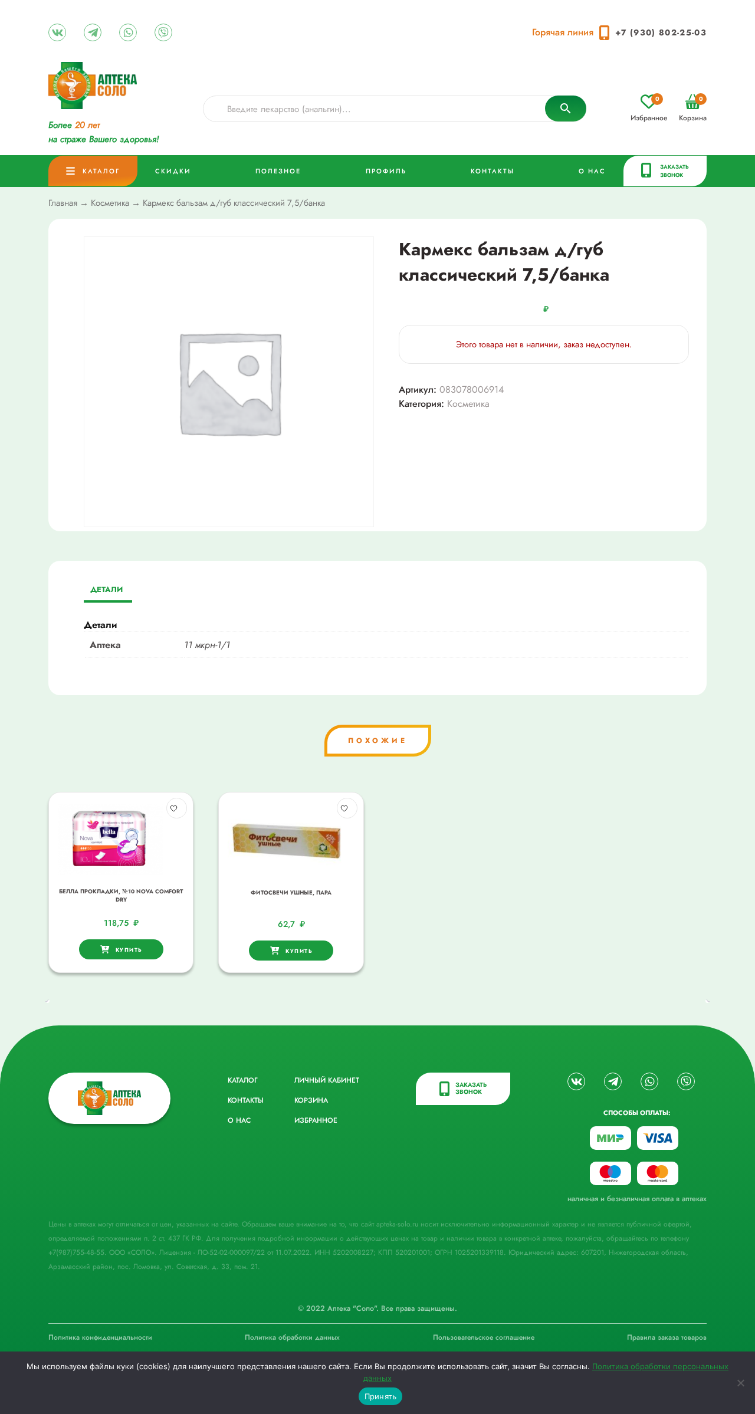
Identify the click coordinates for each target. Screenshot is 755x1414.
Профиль (386, 171)
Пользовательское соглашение (483, 1337)
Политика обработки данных (292, 1337)
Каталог (101, 171)
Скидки (173, 171)
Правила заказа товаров (667, 1337)
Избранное (649, 108)
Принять (381, 1396)
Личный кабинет (326, 1080)
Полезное (278, 171)
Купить (129, 949)
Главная (62, 202)
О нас (592, 171)
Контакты (492, 171)
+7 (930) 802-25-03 (661, 32)
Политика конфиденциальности (100, 1337)
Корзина (693, 108)
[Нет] (740, 1383)
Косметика (110, 202)
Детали (106, 589)
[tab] (106, 590)
